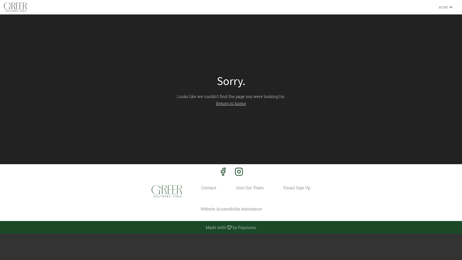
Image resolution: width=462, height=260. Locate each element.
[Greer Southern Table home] (25, 7)
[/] (167, 191)
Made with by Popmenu (130, 227)
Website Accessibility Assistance (231, 208)
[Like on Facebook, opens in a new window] (223, 173)
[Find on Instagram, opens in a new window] (239, 173)
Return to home (231, 103)
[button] (446, 7)
